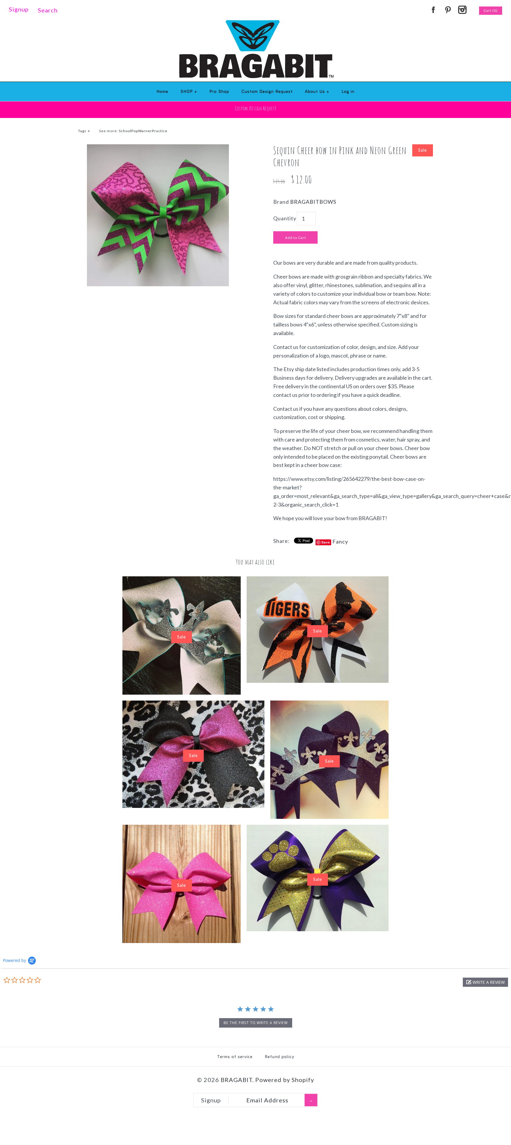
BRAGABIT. (237, 1079)
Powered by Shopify (284, 1079)
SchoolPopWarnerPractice (143, 131)
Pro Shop (219, 91)
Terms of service (235, 1057)
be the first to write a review (256, 1022)
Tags (84, 131)
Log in (348, 91)
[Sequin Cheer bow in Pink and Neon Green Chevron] (158, 148)
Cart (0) (490, 10)
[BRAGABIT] (255, 23)
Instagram (462, 9)
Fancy (340, 541)
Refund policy (279, 1057)
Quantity (284, 218)
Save (325, 542)
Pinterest (447, 9)
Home (162, 91)
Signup (19, 9)
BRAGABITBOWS (313, 201)
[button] (485, 982)
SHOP (188, 91)
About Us (317, 91)
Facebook (433, 9)
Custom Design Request (267, 91)
